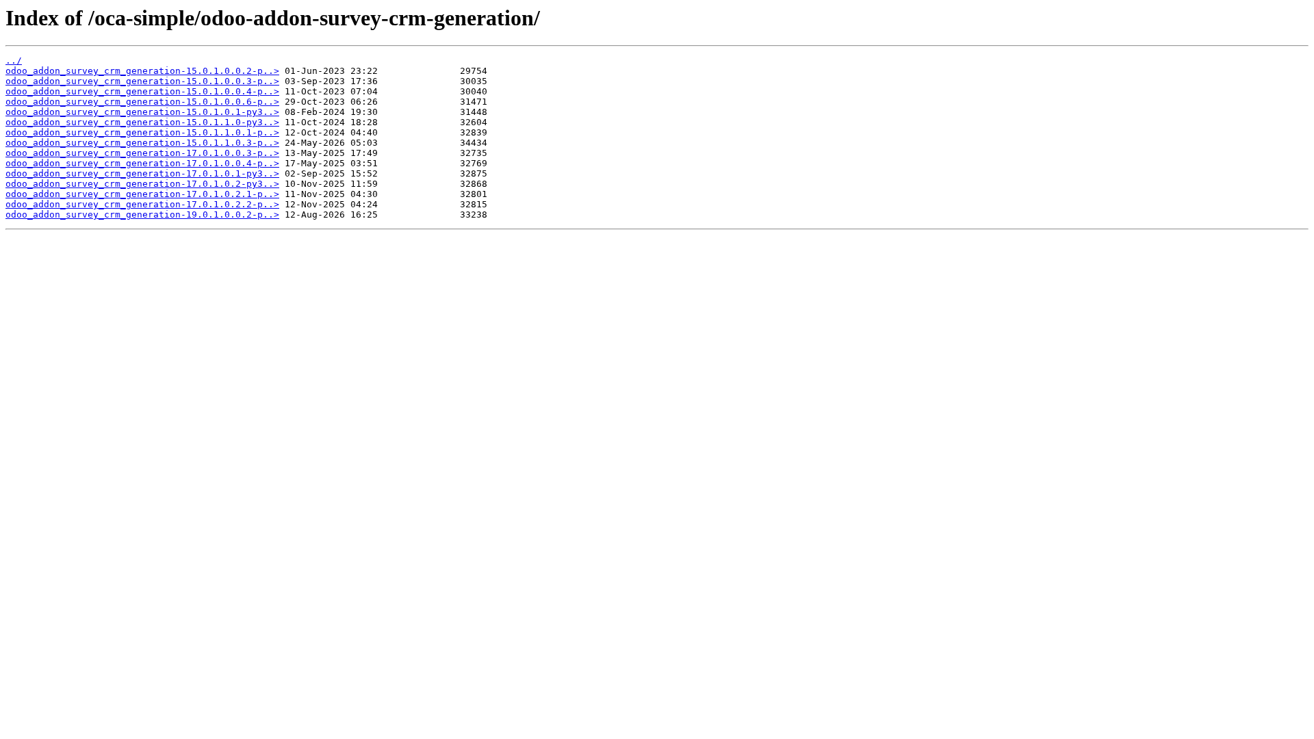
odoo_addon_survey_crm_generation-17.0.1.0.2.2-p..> (142, 204)
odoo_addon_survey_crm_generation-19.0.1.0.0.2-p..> (142, 214)
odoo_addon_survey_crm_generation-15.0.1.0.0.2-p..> (142, 71)
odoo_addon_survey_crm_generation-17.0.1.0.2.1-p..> (142, 194)
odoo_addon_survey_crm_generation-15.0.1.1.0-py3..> (142, 122)
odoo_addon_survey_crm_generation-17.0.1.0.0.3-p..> (142, 153)
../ (13, 60)
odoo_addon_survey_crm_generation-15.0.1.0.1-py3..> (142, 112)
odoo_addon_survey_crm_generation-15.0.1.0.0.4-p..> (142, 91)
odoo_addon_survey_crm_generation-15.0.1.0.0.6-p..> (142, 101)
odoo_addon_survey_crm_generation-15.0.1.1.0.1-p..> (142, 132)
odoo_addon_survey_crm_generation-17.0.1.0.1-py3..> (142, 173)
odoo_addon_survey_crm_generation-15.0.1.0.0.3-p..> (142, 81)
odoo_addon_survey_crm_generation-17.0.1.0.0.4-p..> (142, 163)
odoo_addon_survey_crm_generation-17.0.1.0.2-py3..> (142, 184)
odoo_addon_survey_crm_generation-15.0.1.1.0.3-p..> (142, 143)
